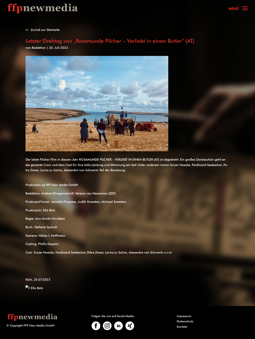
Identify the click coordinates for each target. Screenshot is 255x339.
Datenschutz (185, 321)
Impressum (184, 316)
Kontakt (182, 326)
